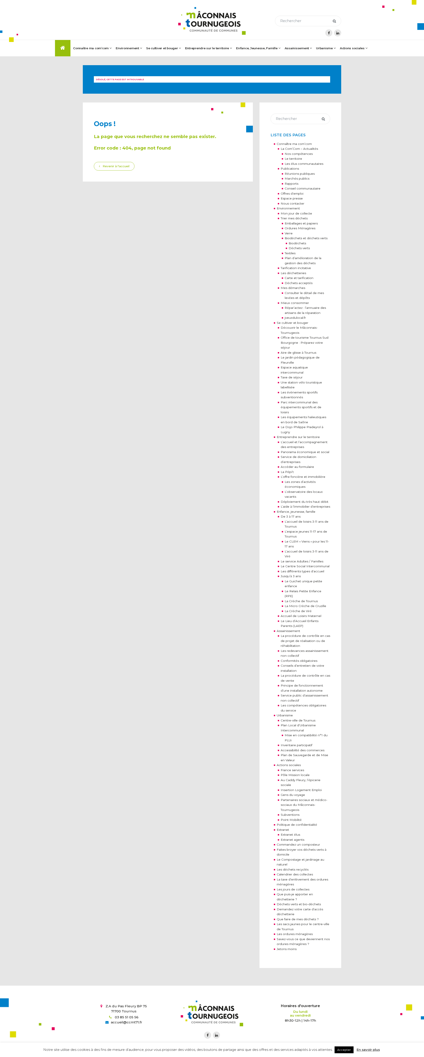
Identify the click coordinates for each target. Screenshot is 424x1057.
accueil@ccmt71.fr (126, 1022)
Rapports (291, 183)
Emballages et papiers (301, 223)
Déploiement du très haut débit (304, 501)
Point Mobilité (291, 820)
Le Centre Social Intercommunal (305, 566)
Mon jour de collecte (296, 213)
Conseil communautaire (302, 188)
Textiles (290, 253)
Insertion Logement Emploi (301, 790)
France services (292, 770)
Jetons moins (287, 949)
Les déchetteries (293, 273)
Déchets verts (299, 248)
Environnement (288, 208)
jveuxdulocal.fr (295, 317)
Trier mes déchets (294, 218)
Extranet (283, 829)
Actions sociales (289, 765)
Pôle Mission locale (295, 775)
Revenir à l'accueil (115, 166)
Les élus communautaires (304, 163)
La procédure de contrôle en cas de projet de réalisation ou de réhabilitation (305, 640)
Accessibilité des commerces (302, 750)
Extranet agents (292, 839)
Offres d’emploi (292, 193)
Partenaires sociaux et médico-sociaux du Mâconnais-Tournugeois (304, 805)
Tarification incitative (296, 268)
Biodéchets (297, 243)
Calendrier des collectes (295, 874)
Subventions (290, 814)
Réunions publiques (300, 173)
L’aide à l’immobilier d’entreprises (305, 506)
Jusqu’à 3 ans (291, 576)
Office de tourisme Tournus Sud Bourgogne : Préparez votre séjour (304, 342)
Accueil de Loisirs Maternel (301, 616)
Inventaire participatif (296, 745)
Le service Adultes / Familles (302, 561)
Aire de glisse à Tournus (298, 352)
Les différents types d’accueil (302, 571)
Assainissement (297, 48)
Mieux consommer (295, 303)
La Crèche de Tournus (301, 601)
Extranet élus (290, 834)
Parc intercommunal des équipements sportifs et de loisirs (301, 407)
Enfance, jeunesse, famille (296, 511)
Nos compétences (299, 154)
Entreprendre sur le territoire (298, 437)
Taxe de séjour (292, 377)
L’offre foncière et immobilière (303, 476)
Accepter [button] (344, 1049)
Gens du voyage (293, 795)
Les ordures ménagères (295, 934)
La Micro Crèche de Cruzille (305, 606)
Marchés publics (297, 178)
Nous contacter (292, 203)
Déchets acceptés (298, 283)
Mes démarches (293, 288)
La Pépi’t (287, 472)
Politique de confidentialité (297, 824)
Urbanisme (285, 715)
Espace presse (292, 198)
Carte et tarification (299, 278)
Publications (290, 168)
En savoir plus (368, 1050)
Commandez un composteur (298, 844)
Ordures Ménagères (300, 228)
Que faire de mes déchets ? (298, 919)
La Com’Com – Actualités (299, 148)
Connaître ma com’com (294, 144)
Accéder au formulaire (297, 467)
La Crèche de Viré (298, 611)
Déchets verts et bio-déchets (299, 904)
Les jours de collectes (293, 889)
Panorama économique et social (305, 452)
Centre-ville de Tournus (298, 720)
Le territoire (293, 158)
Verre (289, 233)
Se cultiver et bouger (292, 323)
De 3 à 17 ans (291, 516)
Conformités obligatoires (299, 660)
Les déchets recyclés (293, 869)
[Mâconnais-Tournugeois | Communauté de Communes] (212, 21)
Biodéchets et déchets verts (306, 238)
